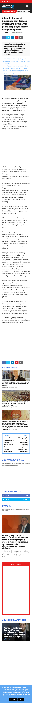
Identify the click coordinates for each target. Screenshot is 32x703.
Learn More (13, 699)
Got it (21, 699)
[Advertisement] (16, 342)
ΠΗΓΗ (5, 297)
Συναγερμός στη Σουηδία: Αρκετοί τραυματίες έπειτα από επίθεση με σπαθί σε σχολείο (16, 61)
